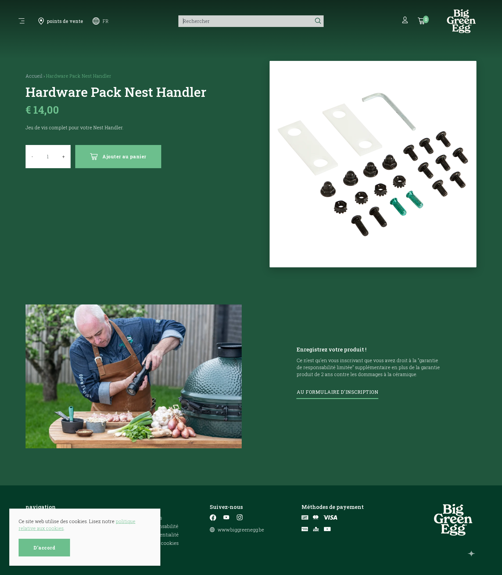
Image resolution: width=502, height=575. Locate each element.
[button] (373, 260)
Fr (106, 21)
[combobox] (245, 21)
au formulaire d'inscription (338, 392)
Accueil (34, 76)
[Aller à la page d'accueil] (461, 21)
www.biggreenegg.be (241, 529)
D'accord (44, 548)
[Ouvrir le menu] (21, 21)
